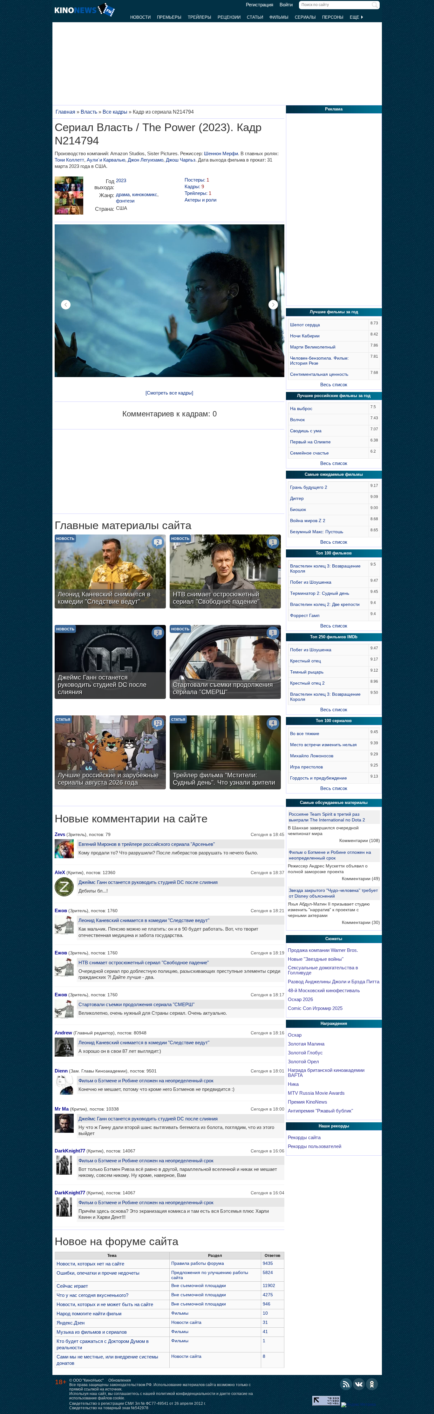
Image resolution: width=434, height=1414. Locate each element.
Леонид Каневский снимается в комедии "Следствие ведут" (143, 920)
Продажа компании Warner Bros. (323, 950)
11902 (269, 1285)
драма (123, 194)
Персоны (332, 17)
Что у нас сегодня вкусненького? (92, 1295)
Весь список (333, 384)
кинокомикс (144, 194)
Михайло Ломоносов (311, 755)
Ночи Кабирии (305, 335)
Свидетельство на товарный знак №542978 (108, 1408)
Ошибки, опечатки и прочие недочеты (98, 1273)
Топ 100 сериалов (334, 720)
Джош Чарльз (180, 160)
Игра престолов (306, 766)
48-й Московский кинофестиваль (324, 990)
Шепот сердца (305, 324)
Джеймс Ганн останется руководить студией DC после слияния (148, 882)
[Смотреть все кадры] (169, 392)
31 (265, 1322)
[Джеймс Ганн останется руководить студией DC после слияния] (110, 662)
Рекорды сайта (304, 1137)
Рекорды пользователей (314, 1146)
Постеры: (197, 180)
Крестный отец (305, 660)
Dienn (61, 1070)
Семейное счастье (309, 452)
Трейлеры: (198, 193)
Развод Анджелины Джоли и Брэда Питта (333, 981)
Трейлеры (199, 17)
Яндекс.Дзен (71, 1322)
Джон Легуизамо (145, 160)
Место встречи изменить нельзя (323, 744)
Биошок (298, 509)
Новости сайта (186, 1322)
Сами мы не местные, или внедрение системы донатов (107, 1360)
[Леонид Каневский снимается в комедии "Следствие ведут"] (110, 572)
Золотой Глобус (305, 1052)
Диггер (297, 498)
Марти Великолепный (313, 346)
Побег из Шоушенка (310, 582)
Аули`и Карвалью (106, 160)
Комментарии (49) (361, 878)
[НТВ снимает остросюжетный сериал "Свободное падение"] (225, 572)
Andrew (63, 1032)
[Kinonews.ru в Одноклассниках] (372, 1384)
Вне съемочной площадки (198, 1285)
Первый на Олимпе (310, 441)
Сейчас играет (72, 1286)
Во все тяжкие (304, 733)
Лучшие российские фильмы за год (333, 395)
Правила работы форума (197, 1263)
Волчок (297, 419)
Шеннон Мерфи (221, 153)
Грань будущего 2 (308, 487)
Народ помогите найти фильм (89, 1313)
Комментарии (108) (359, 840)
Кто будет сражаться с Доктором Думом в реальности (103, 1344)
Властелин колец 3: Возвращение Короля (325, 568)
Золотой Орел (303, 1061)
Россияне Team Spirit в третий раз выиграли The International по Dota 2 (327, 817)
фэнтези (125, 200)
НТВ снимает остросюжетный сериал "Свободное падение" (143, 962)
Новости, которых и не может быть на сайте (105, 1304)
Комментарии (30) (361, 922)
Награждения (334, 1023)
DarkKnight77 (70, 1150)
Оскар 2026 (300, 999)
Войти (286, 4)
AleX (60, 872)
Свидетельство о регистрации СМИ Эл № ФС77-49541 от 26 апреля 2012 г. (137, 1403)
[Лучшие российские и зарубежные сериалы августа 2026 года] (110, 753)
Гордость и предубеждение (318, 777)
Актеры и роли (200, 199)
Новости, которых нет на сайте (90, 1263)
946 (266, 1303)
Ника (293, 1084)
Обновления (119, 1380)
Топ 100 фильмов (334, 553)
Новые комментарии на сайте (131, 819)
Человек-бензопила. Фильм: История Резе (319, 360)
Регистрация (259, 4)
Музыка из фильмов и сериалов (92, 1332)
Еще (355, 17)
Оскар (295, 1035)
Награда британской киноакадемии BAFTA (326, 1073)
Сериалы (305, 17)
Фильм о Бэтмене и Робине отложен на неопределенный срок (146, 1080)
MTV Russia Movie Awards (316, 1093)
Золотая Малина (306, 1043)
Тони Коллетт (69, 160)
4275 (268, 1294)
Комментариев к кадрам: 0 (169, 413)
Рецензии (229, 17)
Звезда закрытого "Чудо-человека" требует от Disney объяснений (333, 893)
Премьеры (169, 17)
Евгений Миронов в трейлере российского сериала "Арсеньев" (146, 844)
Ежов (61, 910)
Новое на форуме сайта (116, 1241)
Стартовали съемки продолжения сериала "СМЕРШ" (136, 1004)
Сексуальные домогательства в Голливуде (323, 970)
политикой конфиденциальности (185, 1393)
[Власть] (69, 197)
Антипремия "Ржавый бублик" (320, 1110)
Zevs (60, 834)
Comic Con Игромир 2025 (315, 1008)
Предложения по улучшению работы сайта (209, 1275)
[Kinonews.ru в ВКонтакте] (359, 1384)
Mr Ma (62, 1109)
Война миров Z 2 (307, 520)
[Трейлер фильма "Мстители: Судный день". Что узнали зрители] (225, 753)
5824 (268, 1272)
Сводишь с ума (306, 430)
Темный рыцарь (306, 671)
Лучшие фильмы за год (334, 311)
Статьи (255, 17)
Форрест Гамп (305, 615)
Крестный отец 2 (307, 683)
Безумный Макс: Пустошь (316, 531)
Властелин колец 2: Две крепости (325, 604)
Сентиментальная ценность (319, 374)
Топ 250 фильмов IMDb (333, 636)
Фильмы (278, 17)
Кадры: (194, 186)
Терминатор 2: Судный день (319, 593)
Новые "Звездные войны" (315, 959)
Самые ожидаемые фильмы (334, 474)
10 (265, 1313)
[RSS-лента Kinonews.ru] (346, 1384)
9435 (268, 1263)
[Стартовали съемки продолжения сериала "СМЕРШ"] (225, 662)
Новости (140, 17)
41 (265, 1331)
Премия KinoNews (307, 1102)
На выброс (301, 408)
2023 (121, 180)
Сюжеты (333, 938)
